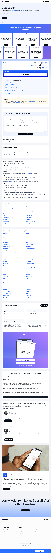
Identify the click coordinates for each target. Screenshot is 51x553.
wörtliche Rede (32, 101)
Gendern (28, 274)
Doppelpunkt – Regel (8, 82)
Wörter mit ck (5, 233)
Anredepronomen (6, 246)
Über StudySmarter (8, 93)
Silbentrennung (29, 236)
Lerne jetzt (43, 305)
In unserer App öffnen (25, 133)
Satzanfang (29, 173)
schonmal (28, 293)
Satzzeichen (15, 10)
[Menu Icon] (48, 1)
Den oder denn (29, 246)
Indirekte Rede (29, 289)
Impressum (23, 547)
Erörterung (28, 219)
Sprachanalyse (6, 221)
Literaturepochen (29, 209)
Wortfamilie (5, 297)
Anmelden (30, 365)
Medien (4, 215)
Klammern (5, 265)
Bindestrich (5, 238)
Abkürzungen (5, 248)
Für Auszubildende (21, 533)
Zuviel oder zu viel (29, 259)
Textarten (5, 224)
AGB (18, 547)
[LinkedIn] (30, 543)
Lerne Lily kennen (8, 420)
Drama (27, 206)
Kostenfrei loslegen (25, 510)
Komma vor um (29, 257)
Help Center (36, 529)
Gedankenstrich (29, 272)
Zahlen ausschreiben (7, 270)
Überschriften (5, 285)
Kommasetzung (29, 278)
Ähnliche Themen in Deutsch (10, 85)
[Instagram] (24, 543)
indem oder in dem (7, 250)
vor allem (5, 287)
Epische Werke (29, 217)
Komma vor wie (29, 250)
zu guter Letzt (5, 244)
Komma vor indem (30, 253)
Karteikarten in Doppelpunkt (10, 88)
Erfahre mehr (6, 489)
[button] (2, 22)
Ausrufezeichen (29, 297)
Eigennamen (5, 242)
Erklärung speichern (26, 74)
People (3, 533)
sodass (4, 274)
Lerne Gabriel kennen (8, 439)
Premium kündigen (38, 531)
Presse (3, 535)
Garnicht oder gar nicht (30, 248)
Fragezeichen (28, 261)
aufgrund (28, 287)
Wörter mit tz (5, 257)
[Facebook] (21, 543)
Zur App (45, 1)
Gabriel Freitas (44, 65)
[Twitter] (27, 543)
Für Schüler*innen (21, 531)
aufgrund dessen (6, 291)
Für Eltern (19, 539)
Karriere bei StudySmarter (6, 529)
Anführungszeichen (30, 263)
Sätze (23, 10)
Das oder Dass (29, 276)
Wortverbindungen (7, 283)
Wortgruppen (5, 276)
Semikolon (11, 181)
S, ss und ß (28, 285)
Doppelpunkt (28, 233)
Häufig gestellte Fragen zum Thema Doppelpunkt (13, 92)
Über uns (3, 531)
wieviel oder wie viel (7, 293)
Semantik (28, 224)
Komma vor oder (29, 240)
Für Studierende (21, 529)
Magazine (3, 537)
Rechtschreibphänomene (31, 238)
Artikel (13, 102)
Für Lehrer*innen (21, 537)
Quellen (32, 65)
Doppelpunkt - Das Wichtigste (10, 84)
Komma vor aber (29, 255)
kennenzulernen (6, 272)
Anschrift (4, 280)
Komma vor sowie (6, 263)
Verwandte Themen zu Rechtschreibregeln (12, 87)
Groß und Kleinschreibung (31, 268)
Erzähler (27, 101)
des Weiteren (28, 280)
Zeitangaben (28, 283)
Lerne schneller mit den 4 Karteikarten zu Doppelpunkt (14, 90)
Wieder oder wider (6, 240)
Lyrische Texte (29, 213)
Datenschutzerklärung (30, 547)
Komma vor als (29, 242)
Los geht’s (4, 17)
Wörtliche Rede (17, 102)
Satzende (5, 261)
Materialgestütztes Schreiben (9, 217)
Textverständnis (6, 206)
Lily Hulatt (45, 62)
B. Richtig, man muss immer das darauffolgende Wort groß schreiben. (17, 125)
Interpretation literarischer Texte (9, 209)
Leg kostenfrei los (25, 30)
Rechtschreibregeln (30, 211)
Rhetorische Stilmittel (30, 221)
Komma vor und (29, 244)
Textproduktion (29, 215)
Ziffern (4, 278)
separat (27, 270)
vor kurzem (5, 289)
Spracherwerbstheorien (7, 213)
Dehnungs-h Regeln (7, 236)
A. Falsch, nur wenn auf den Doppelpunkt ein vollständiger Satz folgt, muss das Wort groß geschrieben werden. (24, 122)
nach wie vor (5, 255)
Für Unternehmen (21, 535)
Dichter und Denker (7, 211)
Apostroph (28, 291)
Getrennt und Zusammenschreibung (10, 253)
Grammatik (5, 219)
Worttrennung (6, 295)
